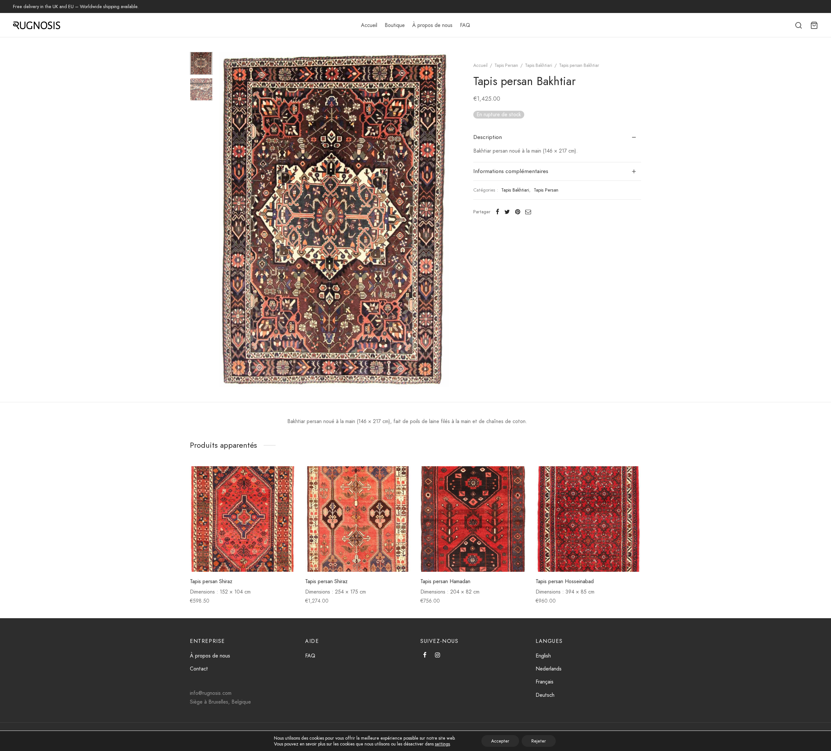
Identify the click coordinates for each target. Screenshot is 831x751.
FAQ (465, 25)
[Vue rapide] (284, 492)
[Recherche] (798, 25)
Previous (225, 219)
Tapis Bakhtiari (538, 65)
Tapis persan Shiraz (211, 581)
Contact (199, 668)
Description (487, 137)
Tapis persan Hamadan (445, 581)
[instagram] (437, 655)
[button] (284, 477)
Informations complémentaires (510, 171)
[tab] (557, 137)
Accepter (500, 741)
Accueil (369, 25)
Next (442, 219)
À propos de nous (432, 25)
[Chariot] (814, 25)
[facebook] (424, 655)
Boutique (395, 25)
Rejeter (538, 741)
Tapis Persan (506, 65)
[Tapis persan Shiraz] (242, 519)
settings (442, 744)
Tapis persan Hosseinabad (565, 581)
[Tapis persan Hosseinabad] (588, 519)
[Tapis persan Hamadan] (473, 519)
